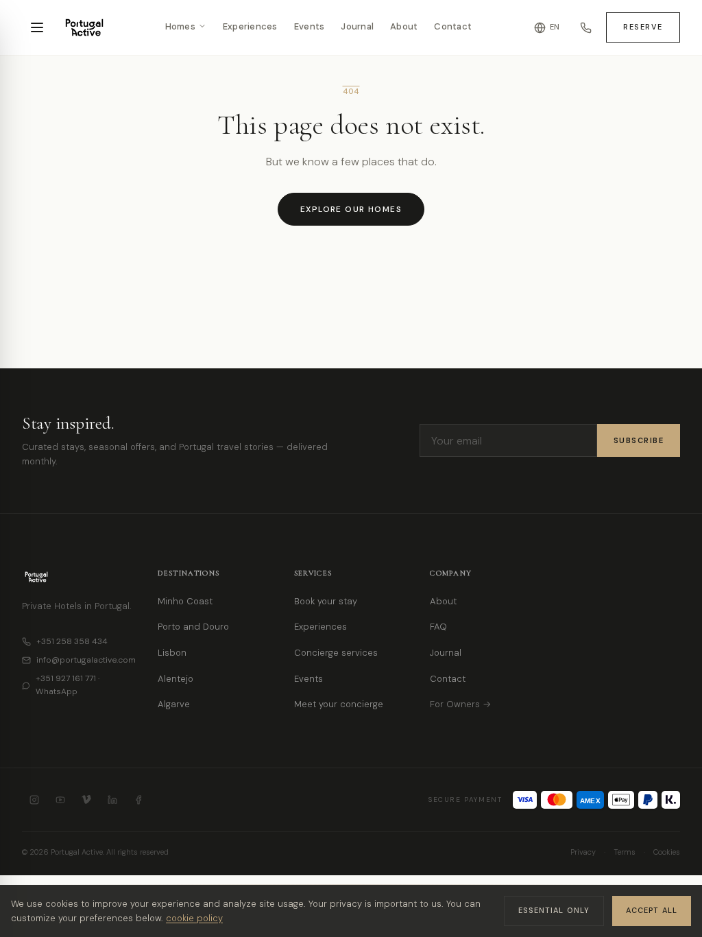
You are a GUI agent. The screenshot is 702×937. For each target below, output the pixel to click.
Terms (625, 852)
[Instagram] (34, 799)
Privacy (583, 852)
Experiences (250, 27)
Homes (180, 27)
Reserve (643, 27)
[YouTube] (60, 799)
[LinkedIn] (112, 799)
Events (309, 27)
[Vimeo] (86, 799)
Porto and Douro (193, 626)
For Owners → (460, 704)
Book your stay (325, 601)
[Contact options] (585, 27)
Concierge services (336, 653)
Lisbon (172, 653)
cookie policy (194, 918)
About (403, 27)
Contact (453, 27)
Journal (357, 27)
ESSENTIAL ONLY (554, 910)
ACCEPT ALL (651, 910)
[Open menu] (37, 27)
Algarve (174, 704)
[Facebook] (138, 799)
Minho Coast (185, 601)
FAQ (438, 626)
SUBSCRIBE (639, 440)
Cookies (666, 852)
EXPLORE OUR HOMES (351, 209)
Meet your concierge (338, 704)
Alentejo (175, 679)
